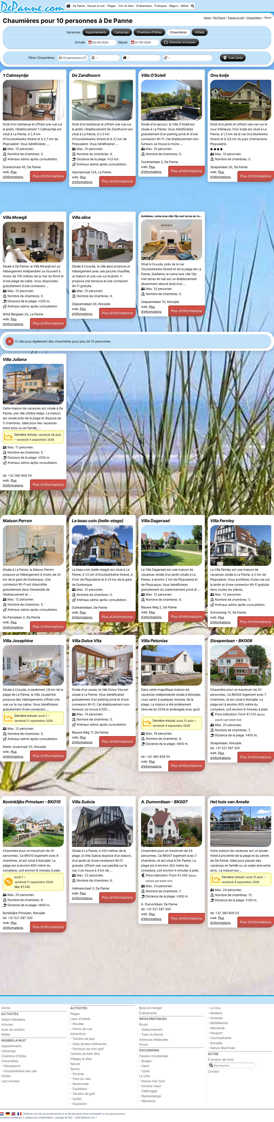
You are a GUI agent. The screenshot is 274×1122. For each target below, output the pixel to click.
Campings (121, 32)
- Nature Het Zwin (152, 1081)
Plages (111, 5)
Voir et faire (126, 5)
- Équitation (78, 1089)
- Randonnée (79, 1084)
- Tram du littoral (151, 1034)
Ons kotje (219, 75)
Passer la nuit (96, 5)
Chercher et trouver (182, 42)
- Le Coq (214, 1008)
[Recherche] (192, 6)
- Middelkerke (218, 1023)
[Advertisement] (128, 199)
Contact (213, 1071)
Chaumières (178, 32)
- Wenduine (147, 1101)
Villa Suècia (83, 801)
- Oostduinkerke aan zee (19, 1071)
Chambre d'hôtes (149, 32)
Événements (144, 5)
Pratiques (161, 5)
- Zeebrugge (148, 1091)
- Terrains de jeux (82, 1038)
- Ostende (215, 1018)
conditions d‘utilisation (11, 1117)
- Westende (216, 1028)
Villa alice (81, 217)
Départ (123, 42)
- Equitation (78, 1104)
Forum (143, 1044)
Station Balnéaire (13, 1019)
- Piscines (77, 1074)
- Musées (77, 1024)
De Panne (79, 5)
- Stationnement (150, 1029)
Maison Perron (17, 520)
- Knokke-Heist (150, 1086)
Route (143, 1024)
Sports (75, 1069)
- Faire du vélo (80, 1078)
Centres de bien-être (85, 1053)
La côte (144, 1076)
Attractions (78, 1034)
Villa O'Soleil (153, 75)
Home (5, 1008)
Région (173, 5)
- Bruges (145, 1061)
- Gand (144, 1066)
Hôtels (199, 32)
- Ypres (144, 1071)
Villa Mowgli (15, 217)
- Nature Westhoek (221, 1048)
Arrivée (80, 42)
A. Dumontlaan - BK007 (164, 801)
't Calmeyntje (15, 75)
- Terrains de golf (82, 1093)
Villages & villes (81, 1059)
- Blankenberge (150, 1096)
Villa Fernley (222, 520)
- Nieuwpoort (11, 1066)
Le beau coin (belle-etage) (98, 520)
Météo (185, 5)
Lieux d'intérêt (80, 1019)
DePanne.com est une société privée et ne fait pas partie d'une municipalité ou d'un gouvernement (74, 1113)
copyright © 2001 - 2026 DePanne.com (75, 1117)
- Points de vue (81, 1029)
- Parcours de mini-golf (87, 1049)
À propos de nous (221, 1059)
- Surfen (76, 1099)
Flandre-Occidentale (153, 1056)
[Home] (68, 6)
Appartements (96, 32)
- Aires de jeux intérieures (88, 1044)
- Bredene (215, 1013)
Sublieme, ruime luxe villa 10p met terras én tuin (171, 216)
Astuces (7, 1024)
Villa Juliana (15, 359)
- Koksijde (215, 1043)
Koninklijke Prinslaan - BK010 (32, 801)
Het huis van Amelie (229, 801)
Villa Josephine (18, 640)
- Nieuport (215, 1033)
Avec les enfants (13, 1029)
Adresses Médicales (153, 1039)
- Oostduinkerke (219, 1038)
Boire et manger (150, 1008)
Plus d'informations (48, 176)
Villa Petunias (154, 640)
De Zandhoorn (86, 75)
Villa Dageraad (155, 520)
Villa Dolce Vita (86, 640)
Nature (75, 1064)
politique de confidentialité (38, 1117)
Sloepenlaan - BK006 (231, 640)
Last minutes (10, 1081)
